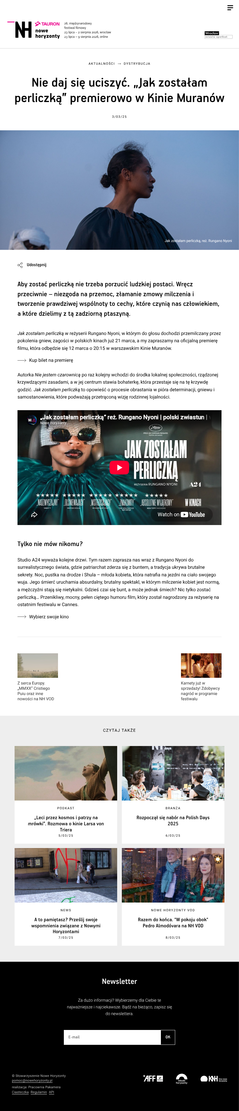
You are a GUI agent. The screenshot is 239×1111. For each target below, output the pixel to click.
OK (168, 1037)
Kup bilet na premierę (51, 360)
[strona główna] (65, 30)
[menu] (230, 8)
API (51, 1092)
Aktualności (102, 64)
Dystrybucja (137, 64)
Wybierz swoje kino (49, 616)
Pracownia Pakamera (44, 1087)
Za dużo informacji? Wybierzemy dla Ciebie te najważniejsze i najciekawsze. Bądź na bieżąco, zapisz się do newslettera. (119, 1007)
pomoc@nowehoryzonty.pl (32, 1080)
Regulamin (39, 1092)
